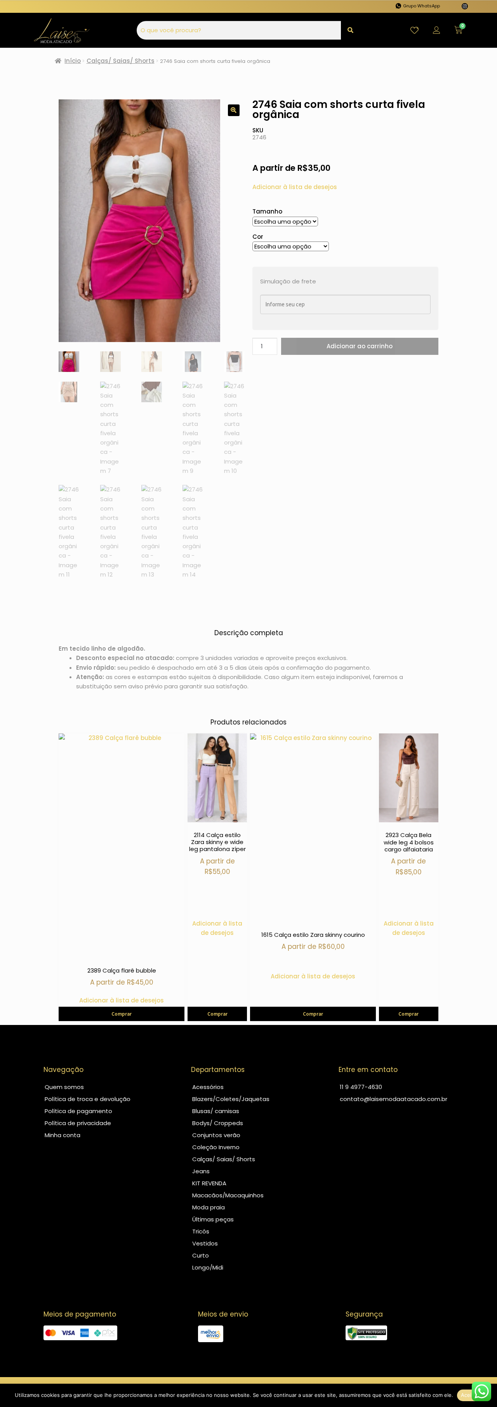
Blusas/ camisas (215, 1111)
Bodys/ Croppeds (217, 1123)
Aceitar (470, 1395)
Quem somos (64, 1087)
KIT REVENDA (209, 1183)
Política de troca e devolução (87, 1099)
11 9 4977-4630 (361, 1087)
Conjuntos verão (216, 1135)
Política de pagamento (78, 1111)
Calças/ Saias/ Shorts (121, 61)
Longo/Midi (207, 1267)
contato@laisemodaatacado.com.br (393, 1099)
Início (72, 61)
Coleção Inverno (216, 1147)
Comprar (121, 1014)
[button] (234, 110)
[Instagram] (465, 6)
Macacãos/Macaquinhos (228, 1195)
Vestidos (205, 1243)
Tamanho (267, 211)
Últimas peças (213, 1219)
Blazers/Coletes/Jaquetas (230, 1099)
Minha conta (62, 1135)
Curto (200, 1255)
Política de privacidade (78, 1123)
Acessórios (208, 1087)
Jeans (201, 1171)
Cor (257, 237)
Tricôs (200, 1231)
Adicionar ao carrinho (360, 346)
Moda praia (208, 1207)
